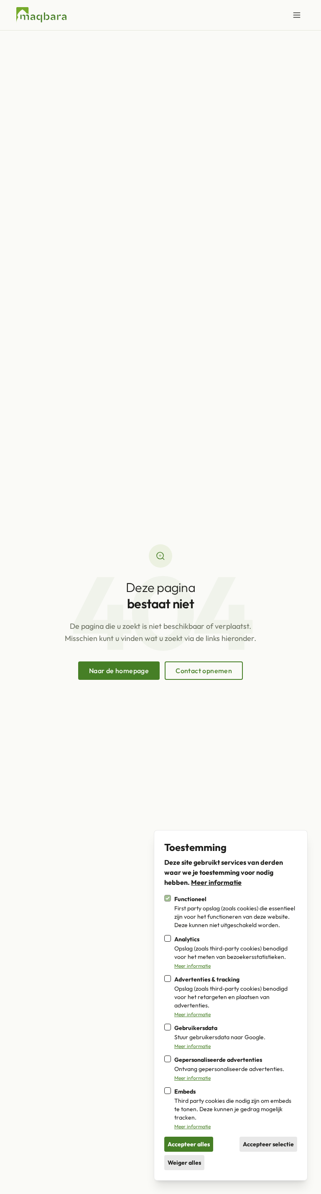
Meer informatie (216, 882)
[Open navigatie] (297, 15)
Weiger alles (184, 1162)
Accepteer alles (189, 1144)
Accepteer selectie (268, 1144)
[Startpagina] (41, 15)
